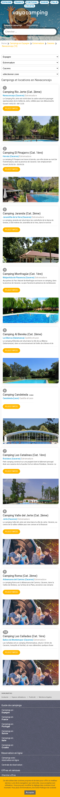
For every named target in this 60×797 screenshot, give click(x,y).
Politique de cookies (48, 788)
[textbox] (30, 32)
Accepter (30, 792)
